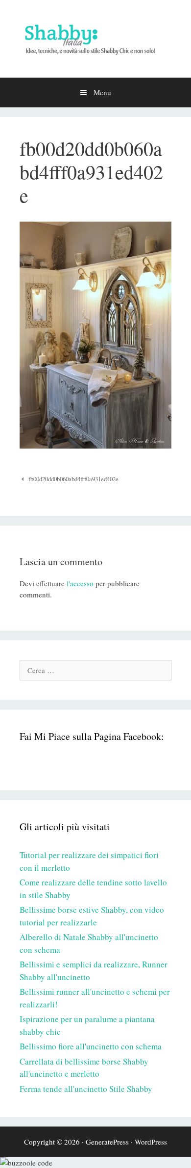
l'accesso (80, 583)
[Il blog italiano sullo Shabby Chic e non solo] (95, 37)
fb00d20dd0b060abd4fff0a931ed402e (73, 479)
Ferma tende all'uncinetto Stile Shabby (86, 1088)
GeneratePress (107, 1142)
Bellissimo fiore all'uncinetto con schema (91, 1046)
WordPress (151, 1142)
